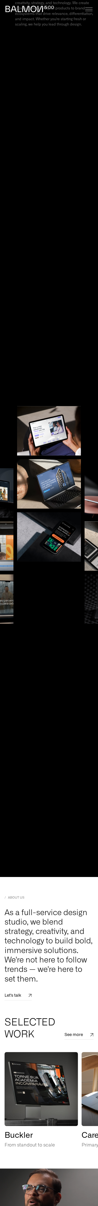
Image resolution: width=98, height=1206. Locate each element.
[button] (88, 9)
